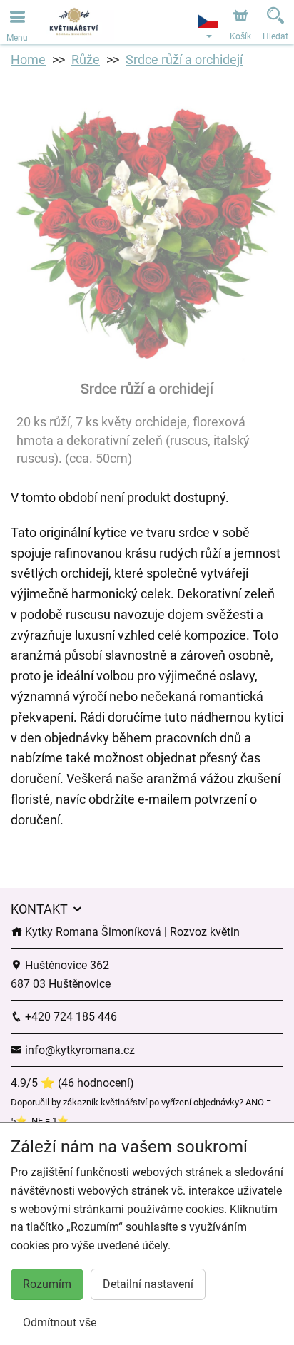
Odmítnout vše (59, 1322)
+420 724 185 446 (69, 1016)
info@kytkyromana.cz (78, 1050)
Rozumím (47, 1284)
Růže (85, 59)
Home (28, 59)
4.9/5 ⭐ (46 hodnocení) (72, 1083)
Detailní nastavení (148, 1284)
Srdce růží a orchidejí (184, 59)
